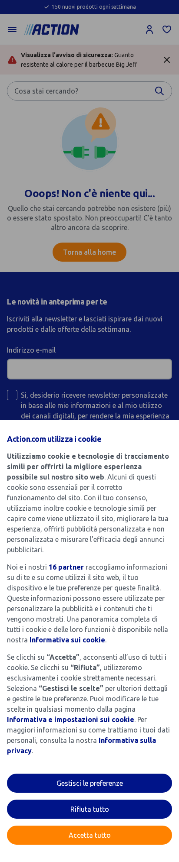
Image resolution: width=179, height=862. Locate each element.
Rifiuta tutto (89, 809)
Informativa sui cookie (67, 640)
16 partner (66, 567)
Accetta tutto (90, 835)
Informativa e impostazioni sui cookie (70, 719)
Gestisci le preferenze (89, 783)
